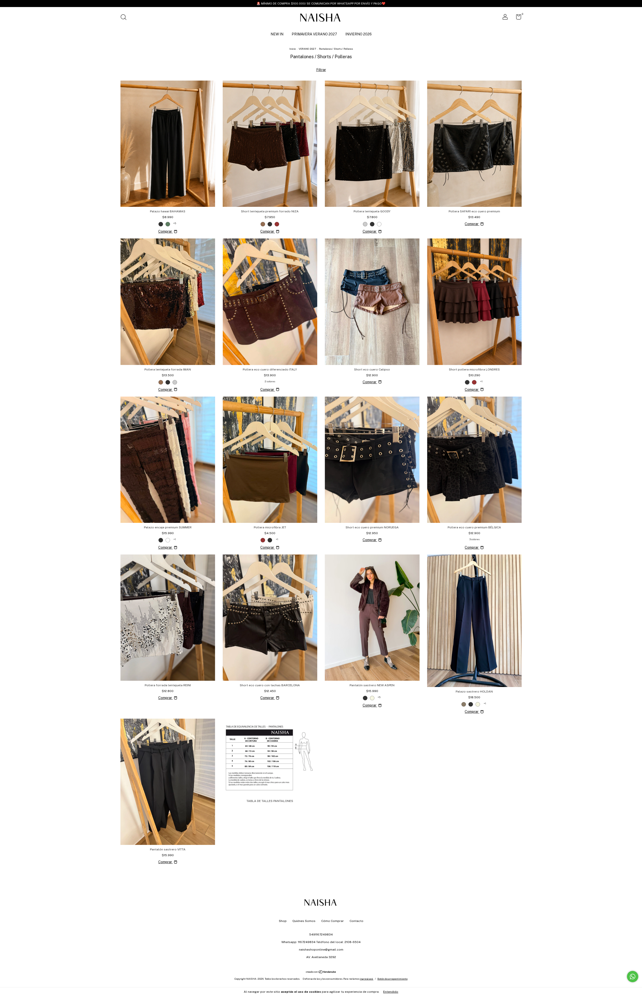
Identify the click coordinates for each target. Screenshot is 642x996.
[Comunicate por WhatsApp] (632, 976)
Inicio (292, 48)
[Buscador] (125, 18)
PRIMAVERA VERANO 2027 (314, 34)
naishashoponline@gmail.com (321, 949)
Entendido (390, 991)
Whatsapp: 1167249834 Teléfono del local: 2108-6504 (321, 942)
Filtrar (321, 70)
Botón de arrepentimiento (392, 978)
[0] (517, 18)
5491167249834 (321, 934)
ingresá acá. (366, 978)
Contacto (356, 921)
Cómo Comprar (332, 921)
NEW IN (277, 34)
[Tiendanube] (321, 972)
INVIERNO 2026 (358, 34)
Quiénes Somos (303, 921)
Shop (283, 921)
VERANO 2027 (307, 48)
